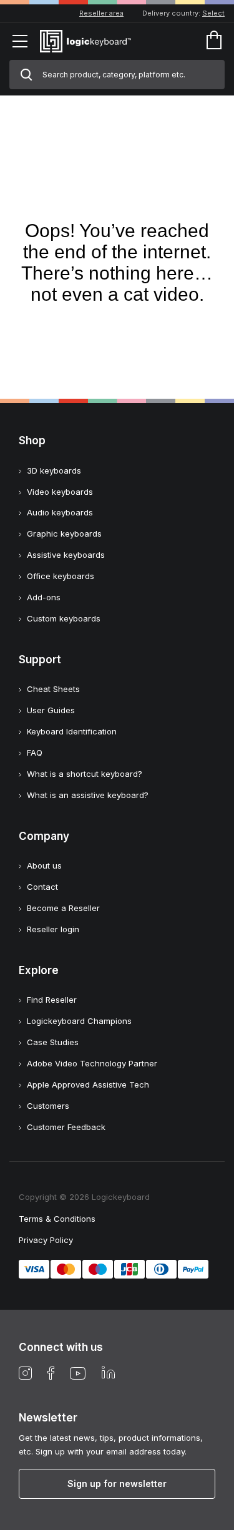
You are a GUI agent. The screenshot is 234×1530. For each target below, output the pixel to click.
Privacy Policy (46, 1240)
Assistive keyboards (66, 555)
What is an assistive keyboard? (88, 795)
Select (213, 13)
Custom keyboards (63, 618)
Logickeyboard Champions (79, 1021)
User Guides (51, 710)
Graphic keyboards (64, 533)
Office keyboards (60, 576)
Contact (42, 887)
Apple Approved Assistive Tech (88, 1084)
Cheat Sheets (53, 689)
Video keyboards (60, 492)
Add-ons (44, 597)
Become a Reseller (63, 908)
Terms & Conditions (57, 1219)
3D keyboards (54, 470)
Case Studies (53, 1042)
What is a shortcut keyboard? (84, 774)
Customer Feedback (66, 1127)
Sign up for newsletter (117, 1483)
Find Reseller (52, 1000)
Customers (48, 1106)
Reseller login (53, 929)
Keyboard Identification (72, 731)
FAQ (34, 753)
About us (44, 865)
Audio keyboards (60, 512)
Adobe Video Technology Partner (92, 1063)
